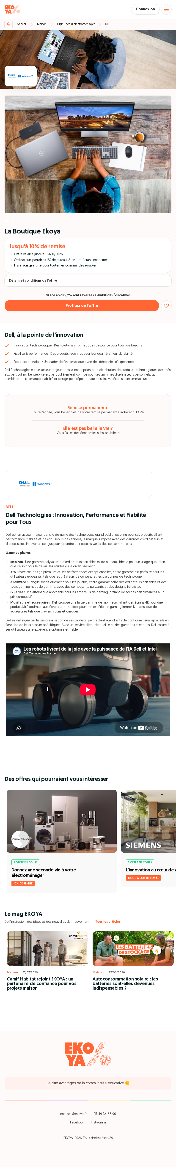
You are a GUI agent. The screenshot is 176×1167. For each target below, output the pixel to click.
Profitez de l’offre (82, 306)
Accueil (22, 24)
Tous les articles (108, 922)
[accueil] (12, 9)
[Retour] (8, 24)
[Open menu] (166, 9)
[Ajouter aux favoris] (166, 306)
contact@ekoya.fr (73, 1114)
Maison (42, 24)
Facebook (77, 1122)
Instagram (98, 1122)
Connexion (145, 9)
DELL (108, 24)
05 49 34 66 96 (105, 1114)
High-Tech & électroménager (76, 24)
